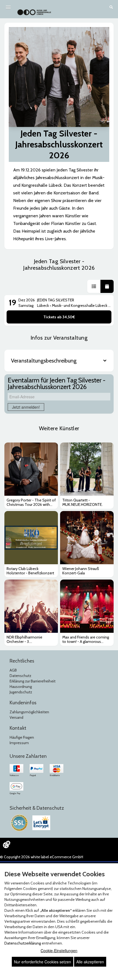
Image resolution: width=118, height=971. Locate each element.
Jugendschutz (21, 692)
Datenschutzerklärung (22, 943)
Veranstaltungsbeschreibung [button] (44, 360)
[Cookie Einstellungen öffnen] (6, 844)
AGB (13, 670)
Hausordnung (21, 686)
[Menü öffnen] (8, 7)
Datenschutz (20, 675)
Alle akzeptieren (90, 961)
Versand (16, 717)
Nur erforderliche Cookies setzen (42, 961)
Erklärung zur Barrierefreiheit (32, 681)
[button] (93, 286)
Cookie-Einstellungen (59, 950)
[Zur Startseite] (34, 9)
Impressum (19, 742)
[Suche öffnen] (111, 7)
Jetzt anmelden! (26, 407)
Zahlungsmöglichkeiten (29, 711)
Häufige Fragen (22, 737)
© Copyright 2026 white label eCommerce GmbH (41, 856)
